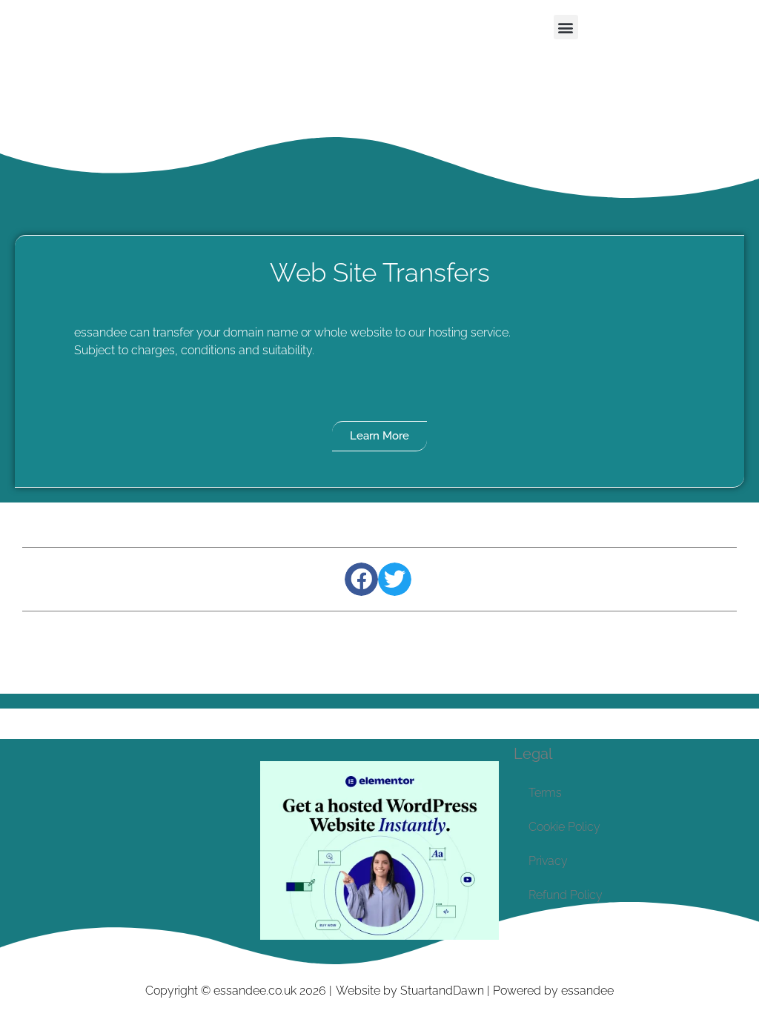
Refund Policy (565, 895)
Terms (545, 793)
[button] (566, 27)
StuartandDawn (442, 990)
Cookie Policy (564, 827)
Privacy (548, 861)
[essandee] (379, 936)
